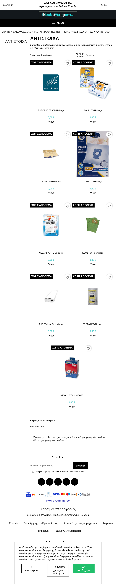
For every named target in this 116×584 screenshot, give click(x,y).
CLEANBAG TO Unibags (51, 253)
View (51, 122)
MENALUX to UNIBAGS (71, 395)
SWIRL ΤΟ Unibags (93, 110)
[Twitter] (49, 482)
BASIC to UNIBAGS (51, 181)
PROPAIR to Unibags (93, 324)
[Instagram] (66, 482)
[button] (9, 14)
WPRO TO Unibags (93, 181)
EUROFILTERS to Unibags (51, 110)
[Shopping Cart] (106, 14)
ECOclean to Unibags (92, 253)
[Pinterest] (74, 482)
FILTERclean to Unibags (51, 324)
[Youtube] (58, 482)
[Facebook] (41, 482)
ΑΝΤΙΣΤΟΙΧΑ (16, 41)
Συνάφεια (99, 55)
